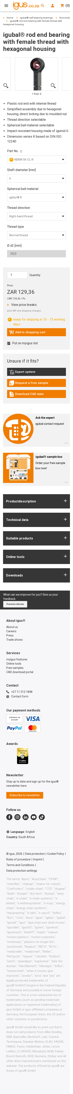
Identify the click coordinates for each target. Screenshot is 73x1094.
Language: (23, 831)
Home (10, 17)
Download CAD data (26, 395)
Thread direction (18, 208)
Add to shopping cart (27, 333)
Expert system (31, 373)
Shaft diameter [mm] (21, 170)
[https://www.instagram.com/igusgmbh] (17, 817)
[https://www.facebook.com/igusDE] (9, 817)
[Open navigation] (6, 5)
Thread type (15, 227)
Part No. (12, 151)
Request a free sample (28, 384)
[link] (36, 373)
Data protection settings (21, 870)
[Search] (42, 5)
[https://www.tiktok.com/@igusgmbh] (42, 817)
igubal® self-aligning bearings (36, 17)
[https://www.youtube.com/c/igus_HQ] (34, 817)
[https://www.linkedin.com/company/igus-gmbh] (26, 817)
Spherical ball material (22, 189)
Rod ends (64, 17)
